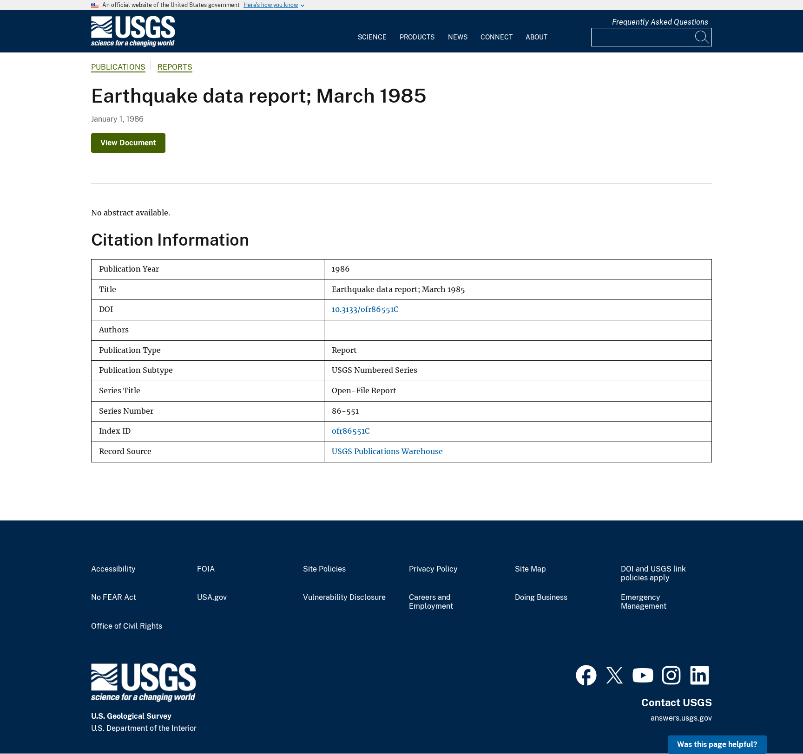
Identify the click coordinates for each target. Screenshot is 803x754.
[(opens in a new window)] (586, 674)
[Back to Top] (769, 720)
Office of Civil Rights (126, 626)
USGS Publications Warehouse (387, 451)
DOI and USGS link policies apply (653, 573)
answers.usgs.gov (681, 718)
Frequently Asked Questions (660, 22)
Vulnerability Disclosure (344, 597)
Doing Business (541, 597)
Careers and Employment (431, 602)
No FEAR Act (113, 597)
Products (417, 37)
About (536, 37)
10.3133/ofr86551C (365, 309)
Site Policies (324, 569)
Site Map (530, 569)
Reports (175, 67)
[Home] (133, 44)
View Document (128, 142)
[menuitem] (372, 31)
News (457, 37)
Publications (118, 67)
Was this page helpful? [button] (717, 744)
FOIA (206, 569)
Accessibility (113, 569)
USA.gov (212, 597)
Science (372, 37)
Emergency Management (643, 602)
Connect (496, 37)
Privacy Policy (433, 569)
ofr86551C (350, 431)
